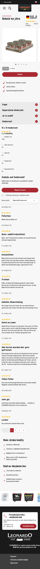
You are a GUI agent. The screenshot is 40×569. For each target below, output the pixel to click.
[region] (20, 46)
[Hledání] (10, 8)
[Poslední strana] (23, 430)
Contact (13, 556)
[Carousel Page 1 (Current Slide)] (15, 64)
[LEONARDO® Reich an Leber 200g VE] (19, 45)
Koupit (20, 74)
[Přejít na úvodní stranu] (24, 8)
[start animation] (26, 64)
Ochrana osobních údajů (19, 560)
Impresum (14, 563)
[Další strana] (19, 430)
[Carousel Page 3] (21, 64)
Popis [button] (4, 105)
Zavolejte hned (28, 526)
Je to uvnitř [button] (7, 116)
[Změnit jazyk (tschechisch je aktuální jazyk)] (37, 2)
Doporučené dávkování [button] (12, 110)
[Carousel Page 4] (23, 64)
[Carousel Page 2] (18, 64)
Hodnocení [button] (7, 121)
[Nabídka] (4, 8)
